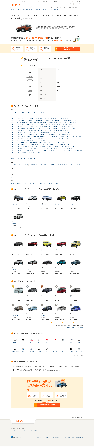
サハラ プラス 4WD (33, 164)
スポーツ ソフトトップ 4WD (61, 164)
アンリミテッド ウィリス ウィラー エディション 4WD (21, 122)
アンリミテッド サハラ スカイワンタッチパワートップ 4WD (23, 128)
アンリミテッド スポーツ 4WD (17, 134)
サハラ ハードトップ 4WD (22, 164)
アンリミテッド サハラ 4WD (31, 126)
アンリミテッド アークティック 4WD (68, 120)
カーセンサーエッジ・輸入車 (33, 430)
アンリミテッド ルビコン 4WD (33, 144)
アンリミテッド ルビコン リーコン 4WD (19, 152)
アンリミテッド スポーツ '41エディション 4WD (60, 132)
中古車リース (24, 430)
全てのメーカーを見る (78, 355)
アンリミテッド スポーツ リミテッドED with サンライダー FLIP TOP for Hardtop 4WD (28, 136)
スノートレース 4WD (43, 164)
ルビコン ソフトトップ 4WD (52, 183)
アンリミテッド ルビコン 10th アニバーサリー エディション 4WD (60, 142)
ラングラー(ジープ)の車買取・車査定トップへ (72, 417)
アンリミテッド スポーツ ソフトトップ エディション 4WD (57, 134)
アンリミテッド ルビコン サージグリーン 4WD (64, 146)
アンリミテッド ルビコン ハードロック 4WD (66, 148)
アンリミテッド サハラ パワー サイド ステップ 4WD (46, 128)
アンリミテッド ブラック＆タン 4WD (61, 138)
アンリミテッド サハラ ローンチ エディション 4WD (56, 130)
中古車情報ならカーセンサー (16, 430)
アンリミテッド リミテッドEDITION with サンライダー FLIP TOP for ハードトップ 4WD (28, 142)
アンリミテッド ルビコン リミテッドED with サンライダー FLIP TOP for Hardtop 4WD (65, 150)
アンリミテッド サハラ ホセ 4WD (17, 130)
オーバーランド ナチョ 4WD (34, 152)
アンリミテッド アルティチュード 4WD (34, 120)
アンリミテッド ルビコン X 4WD (62, 144)
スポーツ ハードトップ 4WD (74, 164)
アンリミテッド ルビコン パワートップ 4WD (20, 150)
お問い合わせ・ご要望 (70, 437)
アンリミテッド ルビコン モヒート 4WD (38, 150)
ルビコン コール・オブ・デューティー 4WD (36, 183)
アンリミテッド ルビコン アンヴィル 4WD (19, 146)
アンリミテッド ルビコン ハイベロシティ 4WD (46, 148)
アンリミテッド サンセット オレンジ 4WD (41, 132)
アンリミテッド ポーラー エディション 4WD (20, 140)
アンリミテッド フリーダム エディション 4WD (43, 138)
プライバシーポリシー (41, 437)
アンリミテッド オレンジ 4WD (54, 122)
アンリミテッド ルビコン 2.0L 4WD (18, 144)
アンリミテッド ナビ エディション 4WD (74, 136)
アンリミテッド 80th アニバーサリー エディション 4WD (46, 118)
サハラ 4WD (13, 164)
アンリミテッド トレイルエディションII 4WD (55, 136)
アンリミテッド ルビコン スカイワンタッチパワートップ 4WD (23, 148)
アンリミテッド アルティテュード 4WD (51, 120)
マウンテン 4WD (14, 177)
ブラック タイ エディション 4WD (17, 171)
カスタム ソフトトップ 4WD (16, 158)
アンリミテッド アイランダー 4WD (18, 120)
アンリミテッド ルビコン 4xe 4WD (47, 144)
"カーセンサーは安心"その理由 (55, 437)
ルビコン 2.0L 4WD (15, 183)
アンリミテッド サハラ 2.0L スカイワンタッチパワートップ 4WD (58, 124)
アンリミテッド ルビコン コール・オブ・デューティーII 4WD (41, 146)
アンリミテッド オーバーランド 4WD (68, 122)
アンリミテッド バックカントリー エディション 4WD (21, 138)
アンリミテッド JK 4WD (63, 118)
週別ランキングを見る (67, 322)
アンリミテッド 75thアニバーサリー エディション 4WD (22, 118)
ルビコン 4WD (23, 183)
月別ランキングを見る (78, 322)
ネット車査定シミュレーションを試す (75, 325)
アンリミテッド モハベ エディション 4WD (38, 140)
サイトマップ (81, 7)
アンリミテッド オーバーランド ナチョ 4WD (20, 124)
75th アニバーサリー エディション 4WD (19, 112)
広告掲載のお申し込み (79, 437)
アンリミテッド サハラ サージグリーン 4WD (67, 126)
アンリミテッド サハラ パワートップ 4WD (67, 128)
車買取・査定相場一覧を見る (60, 325)
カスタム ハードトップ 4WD (29, 158)
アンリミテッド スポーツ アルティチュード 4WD (34, 134)
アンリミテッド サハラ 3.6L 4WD (17, 126)
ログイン (70, 3)
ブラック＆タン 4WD (30, 171)
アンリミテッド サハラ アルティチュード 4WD (48, 126)
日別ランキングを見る (56, 322)
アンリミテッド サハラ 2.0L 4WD (36, 124)
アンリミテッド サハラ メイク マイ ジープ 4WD (35, 130)
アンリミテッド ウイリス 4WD (40, 122)
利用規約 (47, 437)
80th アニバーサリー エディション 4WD (36, 112)
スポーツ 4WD (51, 164)
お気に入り (79, 3)
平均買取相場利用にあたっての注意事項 (75, 327)
